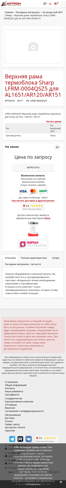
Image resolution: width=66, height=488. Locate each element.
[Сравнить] (57, 147)
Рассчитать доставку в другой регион (33, 200)
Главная (9, 12)
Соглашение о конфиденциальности (24, 411)
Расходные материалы (28, 12)
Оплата (9, 421)
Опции (55, 257)
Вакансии (10, 407)
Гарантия (10, 430)
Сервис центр (12, 424)
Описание (10, 257)
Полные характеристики (34, 257)
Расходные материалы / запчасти (23, 264)
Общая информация (16, 385)
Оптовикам (11, 404)
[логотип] (11, 3)
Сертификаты (12, 394)
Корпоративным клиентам (19, 401)
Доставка (10, 417)
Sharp (9, 15)
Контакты (10, 388)
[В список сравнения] (45, 4)
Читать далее (53, 121)
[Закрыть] (61, 482)
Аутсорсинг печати (15, 427)
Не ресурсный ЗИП (52, 12)
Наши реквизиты (14, 391)
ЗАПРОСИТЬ (33, 167)
